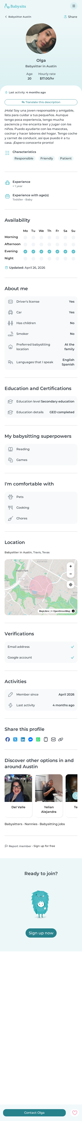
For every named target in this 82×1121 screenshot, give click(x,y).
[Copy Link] (60, 739)
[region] (41, 587)
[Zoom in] (70, 566)
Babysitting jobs (52, 824)
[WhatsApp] (38, 739)
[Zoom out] (70, 574)
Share (72, 17)
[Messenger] (30, 739)
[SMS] (46, 739)
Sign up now (41, 933)
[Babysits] (15, 6)
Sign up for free (44, 846)
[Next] (76, 796)
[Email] (53, 739)
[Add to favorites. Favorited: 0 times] (74, 1112)
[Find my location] (70, 584)
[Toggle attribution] (73, 611)
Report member (19, 846)
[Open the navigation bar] (73, 6)
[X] (15, 739)
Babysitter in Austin (41, 66)
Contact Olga (34, 1112)
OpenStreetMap (61, 611)
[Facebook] (8, 739)
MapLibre (44, 611)
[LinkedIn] (23, 739)
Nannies (31, 824)
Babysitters (13, 824)
